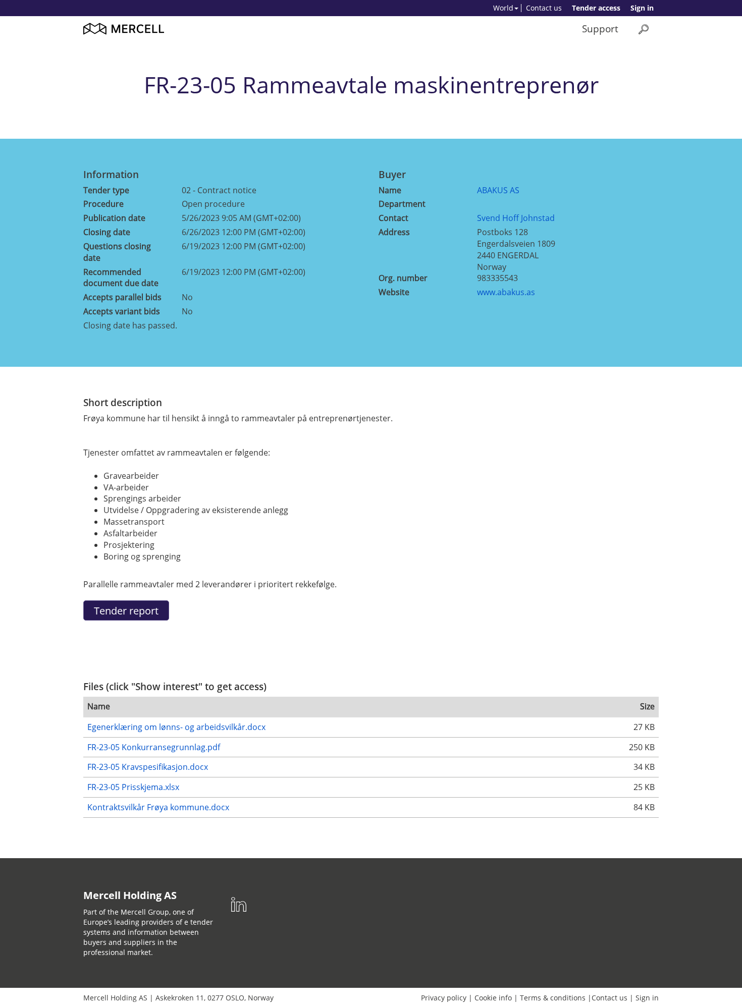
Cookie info (493, 997)
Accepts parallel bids (122, 297)
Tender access (596, 8)
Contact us (544, 8)
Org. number (403, 278)
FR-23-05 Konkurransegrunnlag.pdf (153, 747)
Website (394, 292)
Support (600, 28)
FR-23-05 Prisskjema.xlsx (133, 787)
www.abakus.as (506, 292)
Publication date (114, 217)
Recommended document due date (120, 277)
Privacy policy (443, 997)
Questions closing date (117, 252)
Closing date (106, 232)
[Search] (643, 29)
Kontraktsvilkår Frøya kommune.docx (158, 807)
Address (394, 232)
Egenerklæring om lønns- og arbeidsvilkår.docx (176, 727)
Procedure (103, 203)
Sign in (642, 8)
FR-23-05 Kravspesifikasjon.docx (147, 766)
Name (390, 190)
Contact (393, 217)
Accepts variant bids (121, 311)
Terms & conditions (553, 997)
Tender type (106, 190)
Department (402, 203)
